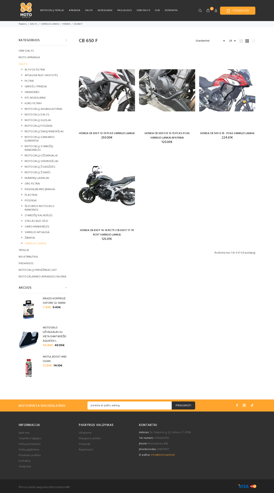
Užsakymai (85, 433)
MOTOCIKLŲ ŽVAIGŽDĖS (40, 167)
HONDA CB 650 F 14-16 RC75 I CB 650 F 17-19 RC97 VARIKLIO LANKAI (107, 232)
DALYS (89, 10)
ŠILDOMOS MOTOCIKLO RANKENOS (40, 208)
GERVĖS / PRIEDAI (36, 86)
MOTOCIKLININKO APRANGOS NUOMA (42, 276)
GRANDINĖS (32, 92)
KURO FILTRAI (33, 103)
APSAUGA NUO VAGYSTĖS (41, 75)
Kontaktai (24, 461)
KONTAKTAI (171, 10)
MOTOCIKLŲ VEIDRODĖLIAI (41, 161)
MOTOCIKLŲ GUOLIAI (38, 120)
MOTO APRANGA (29, 57)
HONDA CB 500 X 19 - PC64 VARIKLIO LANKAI (227, 133)
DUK (157, 10)
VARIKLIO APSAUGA (37, 232)
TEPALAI (24, 250)
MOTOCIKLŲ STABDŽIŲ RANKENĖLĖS (39, 148)
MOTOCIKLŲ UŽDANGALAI (41, 155)
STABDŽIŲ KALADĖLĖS (39, 215)
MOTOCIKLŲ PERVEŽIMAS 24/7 (38, 270)
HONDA (66, 24)
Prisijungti (84, 444)
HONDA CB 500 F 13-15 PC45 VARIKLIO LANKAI (107, 133)
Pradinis (23, 24)
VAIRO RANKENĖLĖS (37, 226)
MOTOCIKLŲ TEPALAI (52, 10)
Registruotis (86, 449)
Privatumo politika (30, 455)
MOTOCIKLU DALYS (37, 114)
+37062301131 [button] (240, 10)
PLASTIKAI (31, 195)
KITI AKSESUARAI (35, 98)
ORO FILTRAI (32, 183)
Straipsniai (25, 466)
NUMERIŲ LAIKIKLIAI (37, 178)
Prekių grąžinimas (29, 449)
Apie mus (24, 433)
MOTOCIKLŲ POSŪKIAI (39, 126)
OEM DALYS (143, 10)
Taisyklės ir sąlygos (30, 438)
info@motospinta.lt (163, 455)
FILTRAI (29, 81)
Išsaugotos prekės (90, 438)
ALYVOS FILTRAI (35, 69)
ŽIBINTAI (30, 238)
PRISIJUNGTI (183, 405)
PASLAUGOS (124, 10)
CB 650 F (78, 24)
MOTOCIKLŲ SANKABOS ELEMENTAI (40, 139)
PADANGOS (26, 263)
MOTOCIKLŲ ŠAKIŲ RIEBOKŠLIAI (44, 131)
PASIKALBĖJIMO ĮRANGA (40, 189)
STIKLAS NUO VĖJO (36, 221)
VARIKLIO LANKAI (50, 24)
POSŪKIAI (31, 200)
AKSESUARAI (105, 10)
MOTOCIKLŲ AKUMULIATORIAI (43, 109)
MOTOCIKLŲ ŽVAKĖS (38, 172)
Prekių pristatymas (30, 444)
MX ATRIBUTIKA (28, 257)
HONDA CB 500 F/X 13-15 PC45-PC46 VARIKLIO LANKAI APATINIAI (167, 135)
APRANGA (74, 10)
